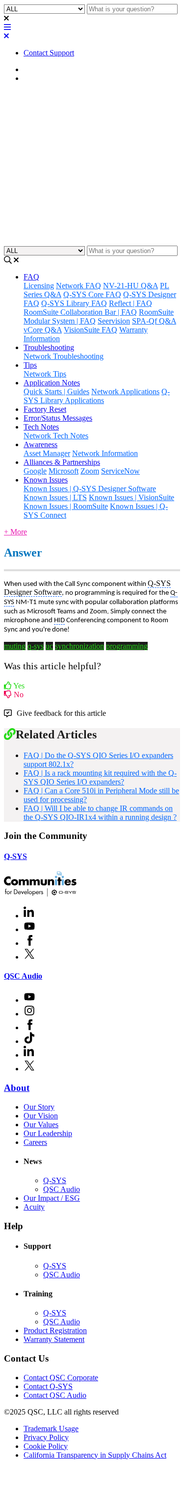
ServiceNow (120, 471)
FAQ (31, 78)
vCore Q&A (43, 330)
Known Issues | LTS (55, 497)
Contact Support (49, 53)
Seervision (114, 321)
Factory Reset (45, 409)
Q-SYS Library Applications (97, 396)
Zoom (89, 471)
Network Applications (125, 391)
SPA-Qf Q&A (154, 321)
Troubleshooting (49, 347)
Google (35, 471)
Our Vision (41, 1116)
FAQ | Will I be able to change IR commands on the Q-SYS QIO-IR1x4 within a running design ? (100, 812)
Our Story (39, 1107)
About (16, 1088)
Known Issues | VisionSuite (131, 497)
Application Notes (52, 383)
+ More (15, 532)
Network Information (105, 453)
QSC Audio (23, 976)
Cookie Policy (46, 1446)
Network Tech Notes (56, 435)
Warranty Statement (54, 1339)
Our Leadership (48, 1133)
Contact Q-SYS (48, 1386)
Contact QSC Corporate (61, 1377)
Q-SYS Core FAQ (92, 294)
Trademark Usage (51, 1428)
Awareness (40, 444)
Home (33, 69)
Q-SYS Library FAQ (74, 303)
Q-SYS (15, 856)
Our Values (41, 1124)
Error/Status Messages (58, 418)
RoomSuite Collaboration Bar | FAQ (80, 312)
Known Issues (46, 480)
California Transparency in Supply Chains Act (95, 1455)
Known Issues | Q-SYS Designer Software (90, 488)
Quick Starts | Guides (56, 391)
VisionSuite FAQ (90, 330)
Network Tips (45, 374)
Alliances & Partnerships (62, 462)
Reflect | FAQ (130, 303)
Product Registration (55, 1330)
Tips (30, 365)
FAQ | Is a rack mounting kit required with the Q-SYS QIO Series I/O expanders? (100, 777)
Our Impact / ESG (52, 1198)
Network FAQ (78, 285)
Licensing (39, 285)
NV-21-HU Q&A (130, 285)
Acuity (34, 1207)
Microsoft (64, 471)
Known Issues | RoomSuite (66, 506)
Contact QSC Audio (55, 1395)
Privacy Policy (46, 1437)
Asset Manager (47, 453)
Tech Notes (41, 427)
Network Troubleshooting (64, 356)
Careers (35, 1142)
